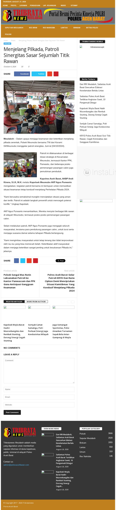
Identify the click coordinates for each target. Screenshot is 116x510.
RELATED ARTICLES (14, 301)
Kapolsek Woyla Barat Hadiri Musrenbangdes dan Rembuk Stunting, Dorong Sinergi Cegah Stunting (93, 113)
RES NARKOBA (49, 27)
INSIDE (63, 5)
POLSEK (8, 34)
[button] (110, 31)
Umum (82, 452)
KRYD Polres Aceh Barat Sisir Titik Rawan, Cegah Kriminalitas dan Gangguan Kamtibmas (95, 139)
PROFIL (13, 5)
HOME (5, 5)
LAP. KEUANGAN (49, 5)
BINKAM (76, 27)
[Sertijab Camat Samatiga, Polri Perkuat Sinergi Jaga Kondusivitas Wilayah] (39, 314)
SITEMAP (74, 5)
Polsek (7, 44)
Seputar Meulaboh (87, 438)
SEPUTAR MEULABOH (14, 27)
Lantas (82, 447)
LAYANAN (23, 5)
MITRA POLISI (92, 27)
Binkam (83, 443)
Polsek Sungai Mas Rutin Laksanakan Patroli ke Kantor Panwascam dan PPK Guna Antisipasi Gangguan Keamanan (19, 281)
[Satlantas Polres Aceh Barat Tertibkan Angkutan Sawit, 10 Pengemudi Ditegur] (48, 457)
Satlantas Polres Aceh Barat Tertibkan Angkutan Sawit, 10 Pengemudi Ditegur (92, 99)
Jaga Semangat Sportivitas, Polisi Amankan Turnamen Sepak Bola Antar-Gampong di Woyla (62, 331)
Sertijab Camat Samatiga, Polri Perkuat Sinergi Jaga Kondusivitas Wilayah (95, 127)
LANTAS (64, 27)
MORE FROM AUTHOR (36, 301)
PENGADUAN (35, 5)
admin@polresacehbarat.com (16, 465)
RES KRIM (33, 27)
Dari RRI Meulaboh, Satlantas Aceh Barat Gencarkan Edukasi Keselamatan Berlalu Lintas (95, 87)
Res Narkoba (85, 456)
